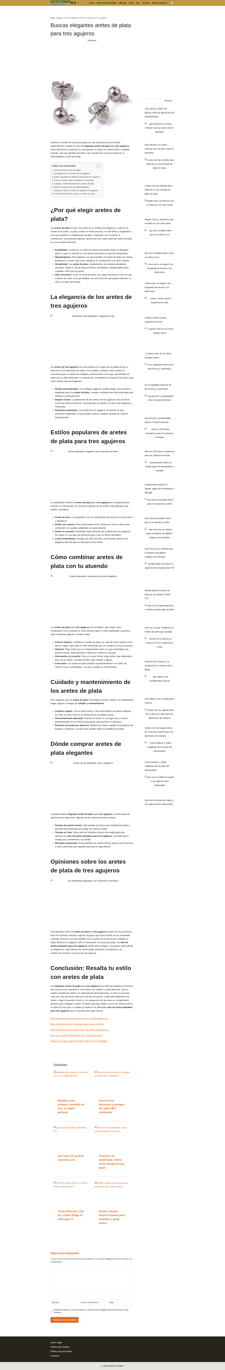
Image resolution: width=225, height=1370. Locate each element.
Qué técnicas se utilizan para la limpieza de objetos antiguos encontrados (159, 553)
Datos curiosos (159, 3)
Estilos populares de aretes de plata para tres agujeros (77, 177)
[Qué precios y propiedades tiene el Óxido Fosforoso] (160, 404)
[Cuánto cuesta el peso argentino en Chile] (160, 305)
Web (111, 1302)
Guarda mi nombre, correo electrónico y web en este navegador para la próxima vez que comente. (91, 1311)
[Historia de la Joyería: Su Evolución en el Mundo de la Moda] (160, 647)
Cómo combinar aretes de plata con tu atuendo (74, 180)
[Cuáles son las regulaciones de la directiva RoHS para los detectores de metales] (160, 716)
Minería (122, 3)
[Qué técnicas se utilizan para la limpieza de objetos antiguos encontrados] (160, 536)
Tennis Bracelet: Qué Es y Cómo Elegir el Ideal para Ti (71, 1215)
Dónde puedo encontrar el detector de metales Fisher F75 (158, 594)
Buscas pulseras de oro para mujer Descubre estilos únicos (80, 1030)
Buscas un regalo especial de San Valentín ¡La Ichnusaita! (79, 1041)
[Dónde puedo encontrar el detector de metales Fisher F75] (160, 574)
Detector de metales (107, 3)
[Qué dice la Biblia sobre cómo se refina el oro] (160, 239)
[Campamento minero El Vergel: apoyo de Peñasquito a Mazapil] (160, 471)
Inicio (91, 3)
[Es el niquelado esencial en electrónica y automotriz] (160, 372)
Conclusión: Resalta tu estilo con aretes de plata (74, 194)
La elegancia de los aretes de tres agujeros (72, 173)
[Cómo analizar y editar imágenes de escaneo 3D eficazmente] (160, 749)
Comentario (57, 1262)
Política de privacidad (61, 1351)
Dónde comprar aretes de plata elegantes (71, 187)
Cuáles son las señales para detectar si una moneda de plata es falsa (158, 190)
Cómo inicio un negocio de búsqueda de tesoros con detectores (157, 287)
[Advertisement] (92, 60)
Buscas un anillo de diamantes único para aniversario (76, 1035)
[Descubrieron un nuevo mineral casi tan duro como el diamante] (160, 131)
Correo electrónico (90, 1302)
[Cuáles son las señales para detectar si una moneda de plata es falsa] (160, 170)
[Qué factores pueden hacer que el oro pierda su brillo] (160, 506)
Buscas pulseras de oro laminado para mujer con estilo (77, 1024)
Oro (138, 3)
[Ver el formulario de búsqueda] (172, 3)
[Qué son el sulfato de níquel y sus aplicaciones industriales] (160, 785)
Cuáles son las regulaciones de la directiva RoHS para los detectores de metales (159, 732)
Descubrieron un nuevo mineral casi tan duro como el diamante (159, 149)
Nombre (56, 1302)
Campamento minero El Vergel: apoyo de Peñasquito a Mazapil (159, 488)
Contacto (55, 1356)
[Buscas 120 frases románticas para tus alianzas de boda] (160, 437)
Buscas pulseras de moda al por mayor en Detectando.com (79, 1018)
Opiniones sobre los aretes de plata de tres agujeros (76, 190)
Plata (131, 3)
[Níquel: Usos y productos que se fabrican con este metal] (160, 207)
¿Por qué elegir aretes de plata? (67, 170)
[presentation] (71, 1082)
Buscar (168, 100)
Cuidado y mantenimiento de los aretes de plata (74, 183)
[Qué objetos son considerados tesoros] (160, 685)
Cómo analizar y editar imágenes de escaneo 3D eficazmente (157, 766)
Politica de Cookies (60, 1347)
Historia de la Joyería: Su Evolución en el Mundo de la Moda (158, 665)
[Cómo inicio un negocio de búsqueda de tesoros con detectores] (160, 270)
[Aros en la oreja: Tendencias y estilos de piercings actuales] (160, 614)
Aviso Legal (56, 1342)
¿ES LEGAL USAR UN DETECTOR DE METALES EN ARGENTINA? (159, 113)
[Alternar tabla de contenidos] (97, 166)
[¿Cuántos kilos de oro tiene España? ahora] (160, 338)
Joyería (146, 3)
